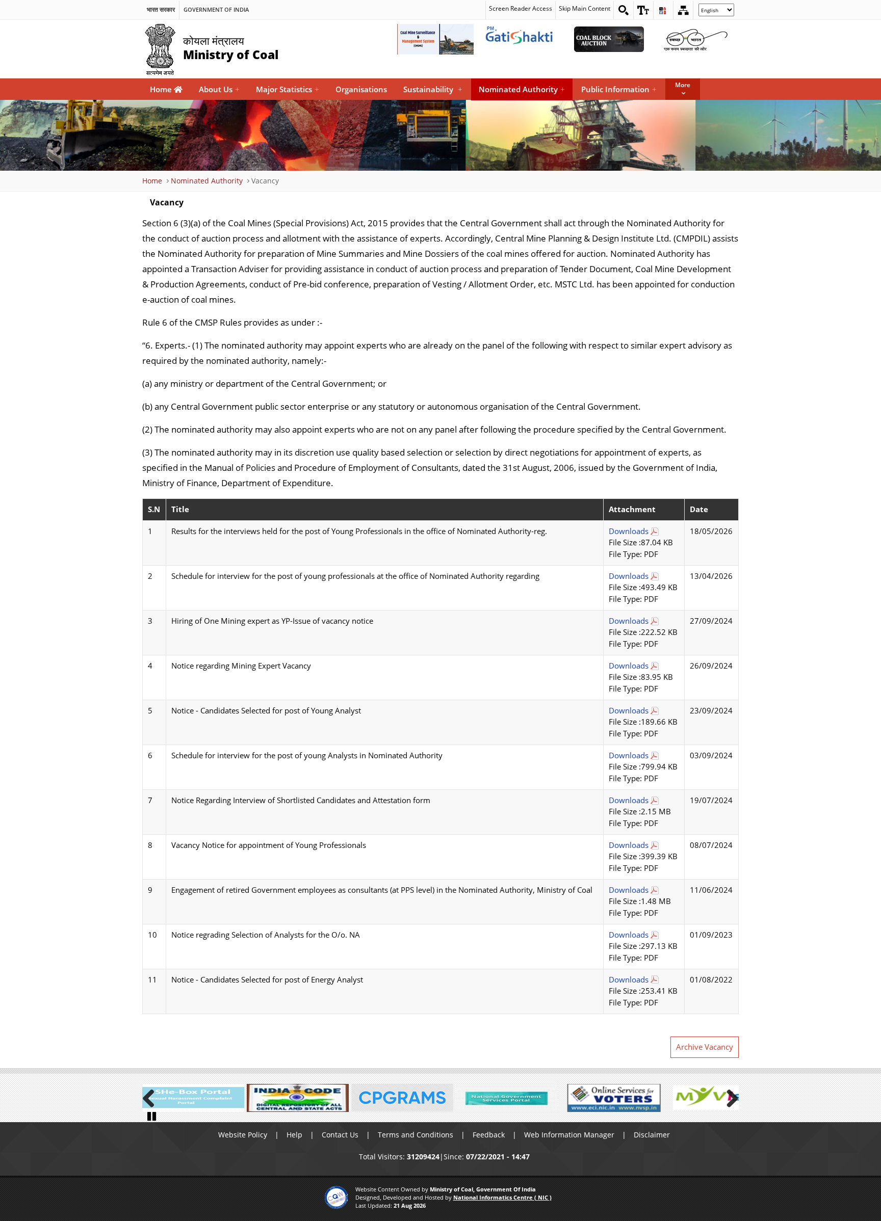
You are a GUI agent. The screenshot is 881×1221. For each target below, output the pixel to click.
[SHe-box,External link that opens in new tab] (193, 1098)
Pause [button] (152, 1115)
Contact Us (340, 1134)
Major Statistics (287, 89)
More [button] (682, 85)
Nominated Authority (522, 89)
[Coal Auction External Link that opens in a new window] (609, 39)
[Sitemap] (683, 10)
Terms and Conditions (415, 1134)
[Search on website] (623, 10)
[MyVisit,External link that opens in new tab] (716, 1098)
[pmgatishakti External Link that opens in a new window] (522, 39)
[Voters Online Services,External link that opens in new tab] (611, 1098)
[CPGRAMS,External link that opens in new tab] (402, 1098)
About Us (219, 89)
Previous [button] (152, 1096)
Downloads (629, 531)
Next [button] (728, 1096)
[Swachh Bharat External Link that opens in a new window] (695, 39)
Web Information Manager (569, 1134)
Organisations (361, 89)
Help (294, 1134)
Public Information (619, 89)
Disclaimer (652, 1134)
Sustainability (432, 89)
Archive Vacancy (704, 1047)
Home (162, 89)
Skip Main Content (584, 8)
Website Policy (242, 1134)
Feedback (489, 1134)
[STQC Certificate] (336, 1197)
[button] (643, 10)
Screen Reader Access (520, 8)
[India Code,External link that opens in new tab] (298, 1098)
